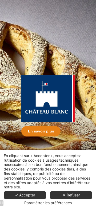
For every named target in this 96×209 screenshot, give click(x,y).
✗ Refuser (71, 195)
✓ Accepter (25, 195)
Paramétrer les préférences (48, 203)
